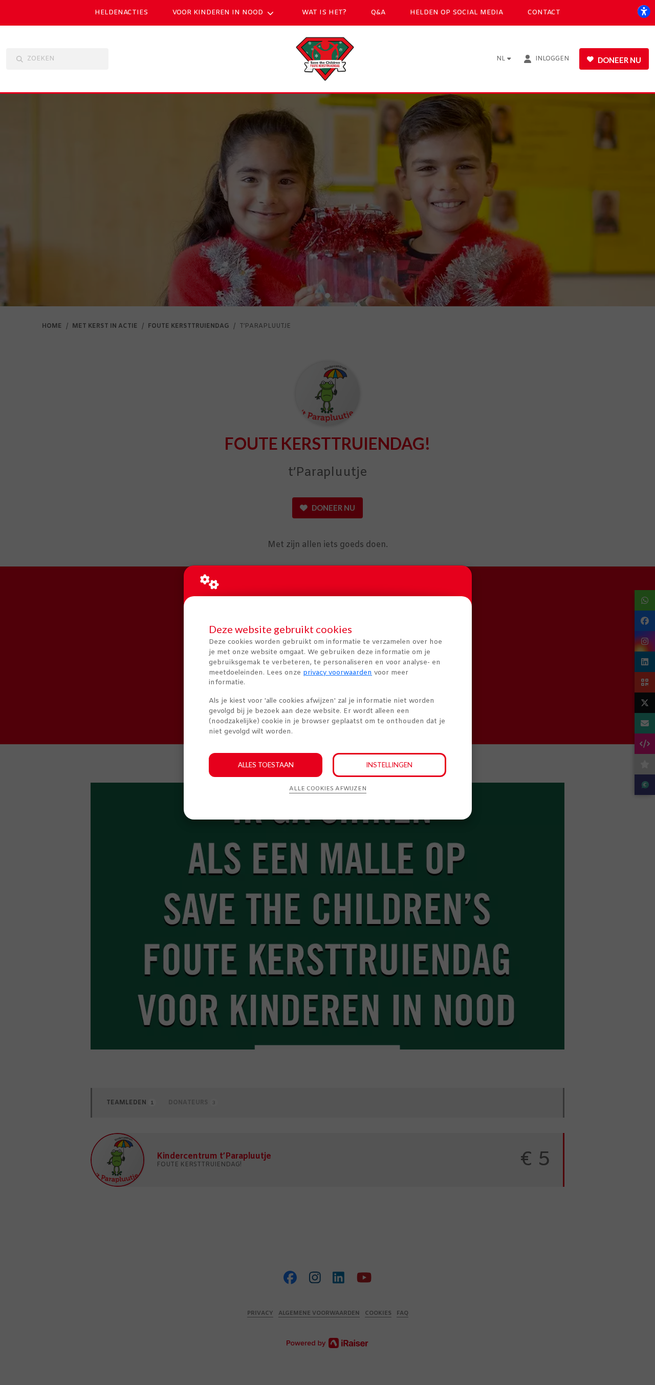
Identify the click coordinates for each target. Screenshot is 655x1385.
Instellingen (389, 765)
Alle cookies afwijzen (327, 789)
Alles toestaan (266, 765)
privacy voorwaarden (337, 672)
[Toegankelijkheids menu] (644, 11)
